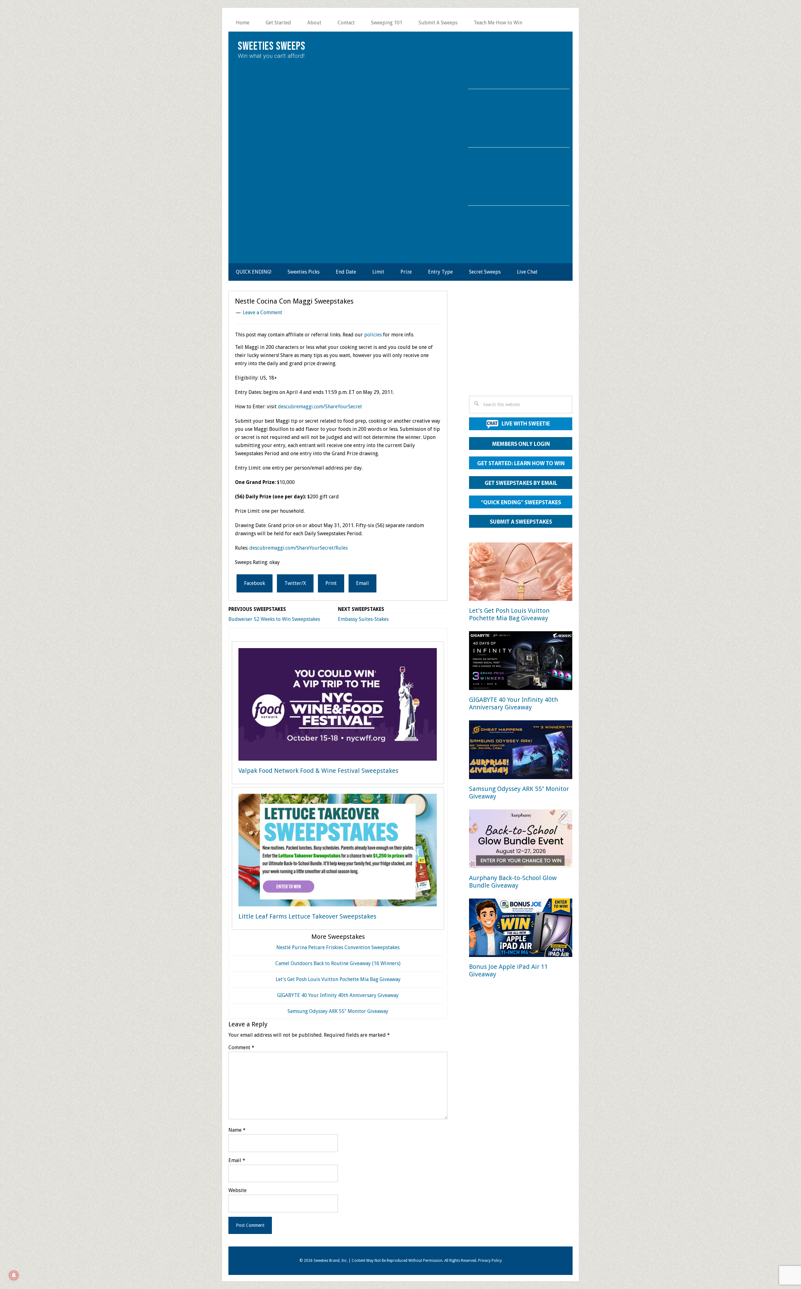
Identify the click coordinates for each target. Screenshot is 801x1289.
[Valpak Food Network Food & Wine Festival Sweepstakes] (337, 705)
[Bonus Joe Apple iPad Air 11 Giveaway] (520, 929)
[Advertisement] (520, 345)
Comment (241, 1047)
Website (237, 1190)
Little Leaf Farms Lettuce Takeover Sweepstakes (307, 916)
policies (373, 335)
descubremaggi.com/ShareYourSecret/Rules (298, 548)
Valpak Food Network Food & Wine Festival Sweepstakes (318, 770)
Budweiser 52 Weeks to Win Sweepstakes (274, 619)
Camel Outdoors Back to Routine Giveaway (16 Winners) (337, 963)
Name (237, 1130)
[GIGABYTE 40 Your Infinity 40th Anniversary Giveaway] (520, 661)
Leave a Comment (262, 312)
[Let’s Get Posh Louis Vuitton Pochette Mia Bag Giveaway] (520, 572)
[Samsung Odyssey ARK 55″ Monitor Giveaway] (520, 750)
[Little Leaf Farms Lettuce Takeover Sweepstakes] (337, 851)
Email (236, 1160)
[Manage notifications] (14, 1275)
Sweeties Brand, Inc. (331, 1260)
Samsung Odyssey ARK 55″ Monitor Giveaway (338, 1011)
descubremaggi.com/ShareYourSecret (320, 407)
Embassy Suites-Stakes (363, 619)
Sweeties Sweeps (271, 46)
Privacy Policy (490, 1260)
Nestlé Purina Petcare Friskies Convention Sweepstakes (338, 947)
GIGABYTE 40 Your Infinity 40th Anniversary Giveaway (338, 995)
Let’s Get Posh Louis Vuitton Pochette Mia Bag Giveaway (338, 979)
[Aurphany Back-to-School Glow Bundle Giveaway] (520, 839)
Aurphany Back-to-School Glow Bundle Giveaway (513, 881)
